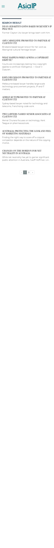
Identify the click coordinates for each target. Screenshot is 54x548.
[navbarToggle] (3, 6)
